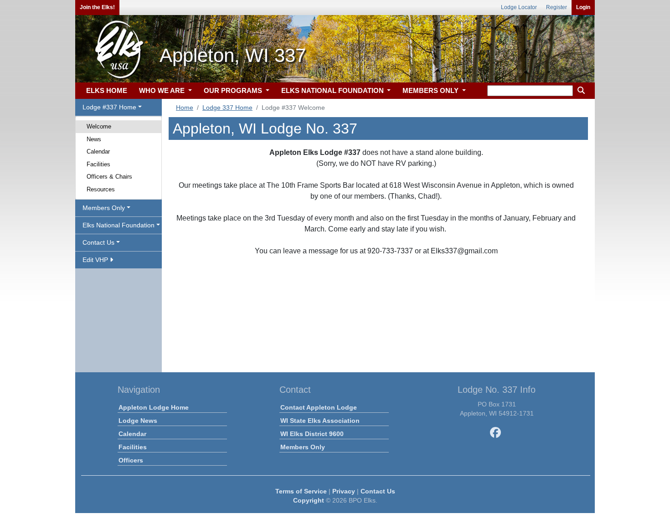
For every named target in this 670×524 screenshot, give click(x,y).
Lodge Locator (519, 7)
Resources (101, 189)
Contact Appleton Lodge (318, 407)
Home (184, 107)
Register (556, 7)
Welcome (99, 126)
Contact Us (378, 491)
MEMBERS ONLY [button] (431, 90)
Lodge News (138, 420)
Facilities (98, 164)
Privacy (343, 491)
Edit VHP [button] (96, 259)
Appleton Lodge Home (154, 407)
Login (583, 7)
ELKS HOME (106, 90)
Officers (131, 460)
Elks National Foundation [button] (118, 225)
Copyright (308, 500)
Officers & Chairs (109, 176)
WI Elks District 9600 (312, 433)
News (94, 139)
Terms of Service (301, 491)
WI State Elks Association (320, 420)
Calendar (98, 151)
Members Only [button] (103, 207)
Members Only (302, 447)
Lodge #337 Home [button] (109, 107)
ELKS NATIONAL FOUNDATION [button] (333, 90)
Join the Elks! (97, 7)
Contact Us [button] (98, 242)
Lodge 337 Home (227, 107)
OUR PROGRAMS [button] (234, 90)
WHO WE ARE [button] (162, 90)
